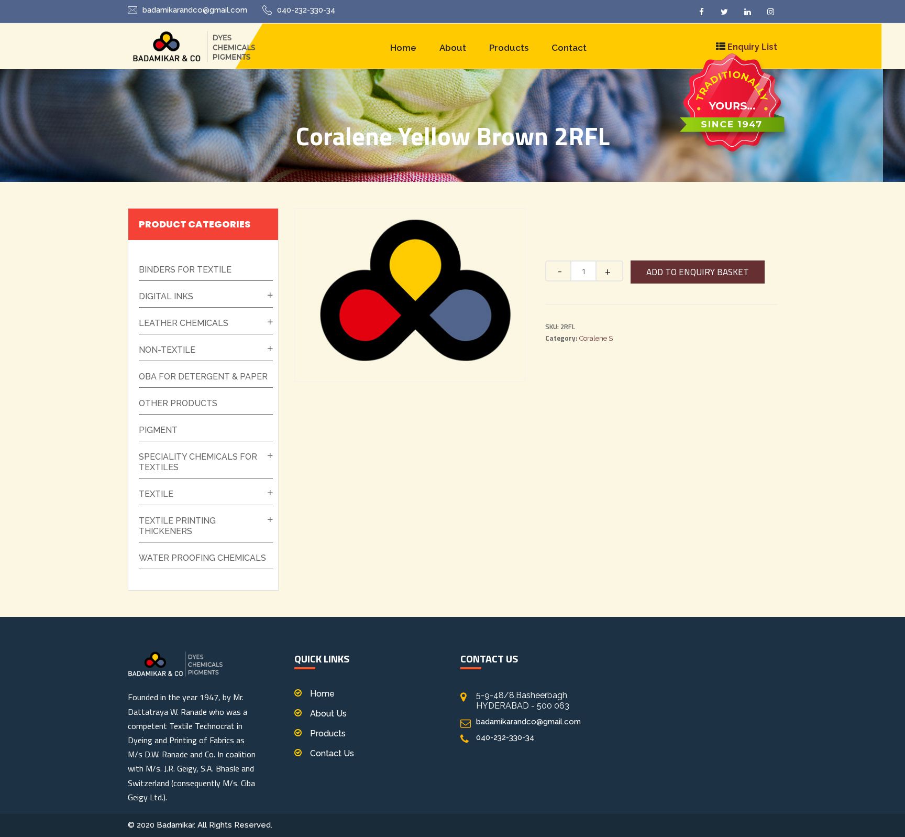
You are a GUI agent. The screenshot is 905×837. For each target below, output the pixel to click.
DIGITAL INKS (166, 296)
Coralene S (596, 338)
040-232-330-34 (306, 10)
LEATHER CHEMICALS (183, 323)
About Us (328, 714)
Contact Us (332, 753)
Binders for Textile (185, 270)
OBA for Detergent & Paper (203, 377)
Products (508, 47)
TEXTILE (156, 494)
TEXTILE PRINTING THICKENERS (177, 526)
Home (403, 47)
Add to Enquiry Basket (697, 272)
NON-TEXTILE (167, 350)
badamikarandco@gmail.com (194, 10)
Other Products (178, 403)
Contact (569, 47)
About (452, 47)
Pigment (158, 430)
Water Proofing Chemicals (202, 558)
